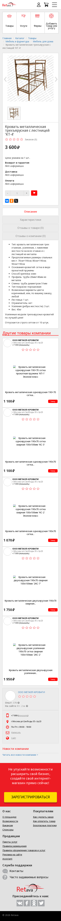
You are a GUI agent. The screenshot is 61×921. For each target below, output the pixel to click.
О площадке (9, 816)
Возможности (10, 821)
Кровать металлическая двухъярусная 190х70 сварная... (30, 602)
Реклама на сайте (12, 854)
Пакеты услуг (9, 841)
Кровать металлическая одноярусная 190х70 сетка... (30, 532)
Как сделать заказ (43, 816)
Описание (30, 211)
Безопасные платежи (45, 825)
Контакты (16, 871)
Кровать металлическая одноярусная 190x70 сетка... (30, 463)
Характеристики (30, 220)
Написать (16, 732)
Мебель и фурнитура (17, 41)
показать (24, 344)
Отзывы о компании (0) (30, 236)
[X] (16, 201)
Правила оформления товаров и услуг (23, 850)
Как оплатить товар (44, 821)
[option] (15, 113)
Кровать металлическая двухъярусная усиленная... (30, 671)
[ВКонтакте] (7, 201)
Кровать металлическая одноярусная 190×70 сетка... (30, 393)
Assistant (7, 858)
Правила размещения (14, 846)
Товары (32, 38)
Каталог (19, 38)
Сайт (13, 738)
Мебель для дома (43, 41)
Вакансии (7, 825)
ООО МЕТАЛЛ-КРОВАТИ (25, 340)
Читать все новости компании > (20, 754)
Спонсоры (8, 829)
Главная (7, 38)
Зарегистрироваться (30, 797)
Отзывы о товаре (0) (30, 228)
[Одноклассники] (12, 201)
